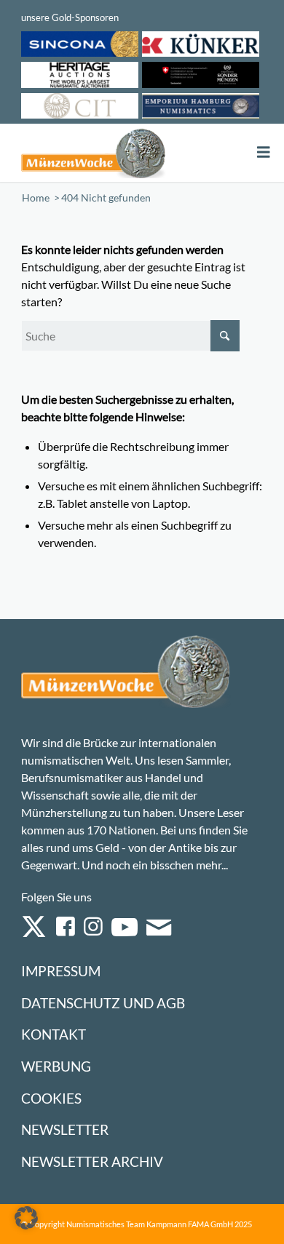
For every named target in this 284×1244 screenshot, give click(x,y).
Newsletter (65, 1129)
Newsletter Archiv (92, 1161)
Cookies (51, 1098)
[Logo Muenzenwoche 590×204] (93, 153)
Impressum (60, 970)
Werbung (56, 1066)
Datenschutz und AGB (103, 1002)
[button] (26, 1218)
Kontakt (53, 1034)
